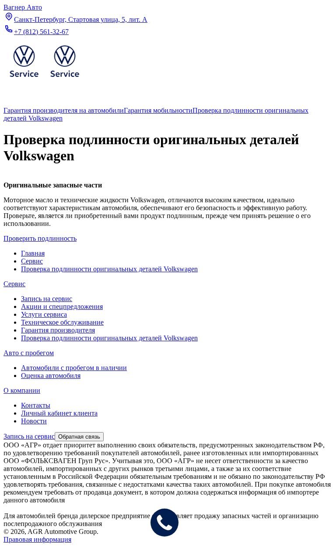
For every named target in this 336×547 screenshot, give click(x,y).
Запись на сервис (46, 298)
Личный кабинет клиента (59, 413)
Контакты (35, 405)
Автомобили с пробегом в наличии (74, 367)
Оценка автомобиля (50, 375)
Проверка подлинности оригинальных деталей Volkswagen (109, 338)
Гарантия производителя (58, 330)
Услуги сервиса (44, 314)
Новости (34, 421)
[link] (64, 110)
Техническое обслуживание (62, 322)
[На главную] (44, 79)
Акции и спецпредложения (62, 306)
